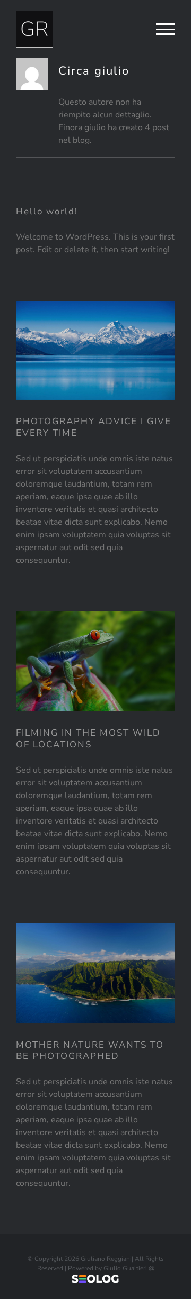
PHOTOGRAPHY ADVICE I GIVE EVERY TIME (93, 427)
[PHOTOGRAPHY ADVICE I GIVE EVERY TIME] (95, 350)
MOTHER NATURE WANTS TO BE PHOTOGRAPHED (90, 1051)
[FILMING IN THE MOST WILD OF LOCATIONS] (95, 661)
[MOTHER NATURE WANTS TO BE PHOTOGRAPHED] (95, 973)
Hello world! (47, 211)
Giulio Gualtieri (125, 1268)
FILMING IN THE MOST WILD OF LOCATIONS (88, 739)
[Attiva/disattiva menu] (165, 29)
